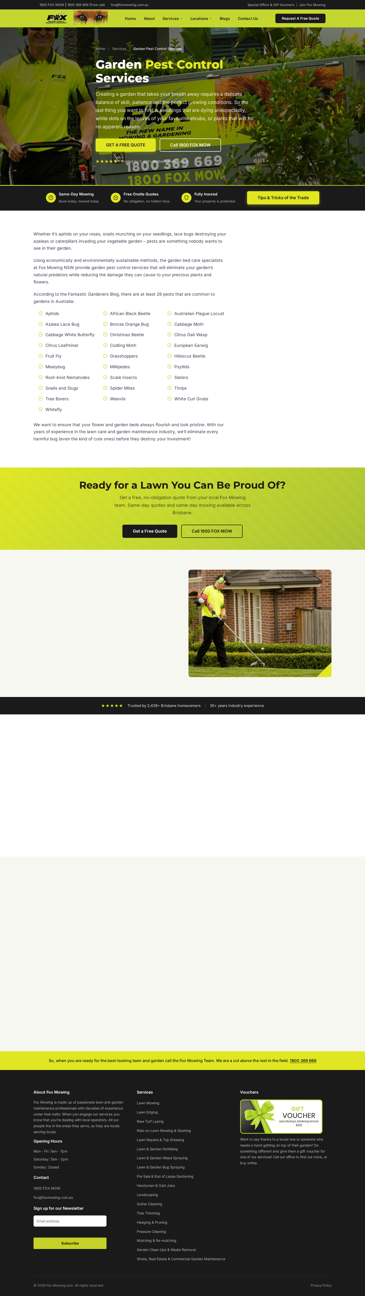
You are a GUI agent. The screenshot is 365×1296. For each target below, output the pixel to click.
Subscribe (70, 1243)
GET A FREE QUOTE (125, 144)
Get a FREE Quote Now (293, 415)
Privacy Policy (321, 1285)
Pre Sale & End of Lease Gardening (165, 1176)
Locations (199, 18)
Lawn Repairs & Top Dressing (160, 1140)
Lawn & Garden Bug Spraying (161, 1167)
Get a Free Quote (150, 531)
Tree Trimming (148, 1213)
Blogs (225, 18)
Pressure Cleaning (151, 1231)
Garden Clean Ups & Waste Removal (166, 1250)
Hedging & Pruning (152, 1222)
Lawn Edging (147, 1112)
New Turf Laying (150, 1121)
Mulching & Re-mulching (156, 1240)
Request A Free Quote (300, 18)
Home (130, 18)
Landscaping (147, 1195)
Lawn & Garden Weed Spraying (162, 1158)
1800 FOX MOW (47, 1188)
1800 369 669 (303, 1060)
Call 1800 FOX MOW (190, 144)
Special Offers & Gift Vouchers (271, 5)
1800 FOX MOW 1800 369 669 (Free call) (72, 5)
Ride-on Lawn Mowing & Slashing (164, 1130)
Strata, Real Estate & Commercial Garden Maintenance (181, 1259)
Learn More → (52, 966)
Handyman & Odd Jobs (156, 1185)
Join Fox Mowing (312, 5)
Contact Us (248, 18)
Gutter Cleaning (149, 1204)
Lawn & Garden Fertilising (157, 1149)
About (149, 18)
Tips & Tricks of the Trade (283, 197)
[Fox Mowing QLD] (73, 18)
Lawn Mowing (148, 1103)
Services (171, 18)
